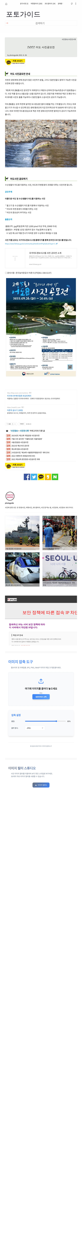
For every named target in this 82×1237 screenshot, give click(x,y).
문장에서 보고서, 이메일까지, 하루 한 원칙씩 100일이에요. (26, 413)
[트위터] (34, 479)
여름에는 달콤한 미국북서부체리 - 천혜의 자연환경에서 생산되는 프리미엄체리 (33, 398)
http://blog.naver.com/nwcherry (17, 393)
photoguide (9, 503)
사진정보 (14, 430)
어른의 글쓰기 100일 (15, 410)
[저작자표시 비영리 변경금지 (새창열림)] (28, 424)
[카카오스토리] (48, 479)
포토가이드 (23, 14)
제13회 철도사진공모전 (20, 449)
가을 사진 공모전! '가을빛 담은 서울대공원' (27, 439)
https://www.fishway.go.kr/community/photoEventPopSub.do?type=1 (30, 243)
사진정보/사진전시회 (69, 39)
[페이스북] (27, 479)
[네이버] (55, 479)
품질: (13, 721)
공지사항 (24, 3)
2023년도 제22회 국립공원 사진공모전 (26, 435)
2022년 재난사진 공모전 (20, 445)
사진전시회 (24, 430)
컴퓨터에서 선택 (41, 697)
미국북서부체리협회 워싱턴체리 (19, 396)
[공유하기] (12, 424)
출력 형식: (14, 728)
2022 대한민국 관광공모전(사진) (23, 456)
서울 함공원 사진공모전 (20, 442)
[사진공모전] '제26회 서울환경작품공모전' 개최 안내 (30, 452)
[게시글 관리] (15, 424)
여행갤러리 (36, 3)
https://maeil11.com (13, 407)
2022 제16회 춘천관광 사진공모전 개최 (26, 459)
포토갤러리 (50, 3)
